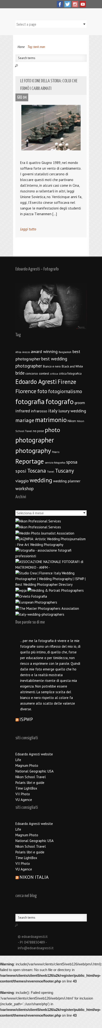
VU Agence (23, 799)
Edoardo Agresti (36, 381)
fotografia (30, 401)
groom (79, 402)
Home (21, 47)
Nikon (72, 421)
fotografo (60, 401)
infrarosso (39, 411)
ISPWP (26, 719)
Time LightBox (26, 788)
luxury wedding (72, 411)
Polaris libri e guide (29, 782)
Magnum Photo (26, 765)
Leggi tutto (28, 229)
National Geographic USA (34, 771)
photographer (34, 440)
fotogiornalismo (65, 391)
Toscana (36, 470)
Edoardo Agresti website (34, 754)
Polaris (55, 452)
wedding (41, 480)
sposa (71, 462)
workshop (24, 488)
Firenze (67, 382)
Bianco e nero (52, 366)
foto (42, 391)
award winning (44, 351)
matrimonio (51, 420)
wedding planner (66, 480)
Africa (18, 352)
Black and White (72, 366)
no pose (38, 431)
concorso (31, 373)
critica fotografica (70, 373)
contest (44, 373)
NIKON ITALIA (34, 877)
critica (54, 373)
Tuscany (64, 470)
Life (18, 760)
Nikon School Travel (30, 777)
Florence (25, 391)
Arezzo (26, 352)
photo (52, 430)
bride (19, 373)
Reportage (29, 461)
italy (52, 411)
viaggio (22, 481)
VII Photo (22, 794)
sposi (20, 471)
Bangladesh (65, 352)
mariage (24, 420)
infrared (22, 411)
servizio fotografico (55, 462)
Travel (50, 471)
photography (33, 450)
